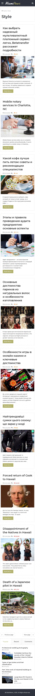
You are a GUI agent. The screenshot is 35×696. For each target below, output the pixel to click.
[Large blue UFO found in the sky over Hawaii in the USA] (7, 679)
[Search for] (33, 4)
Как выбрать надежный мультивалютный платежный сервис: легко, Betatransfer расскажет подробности (16, 39)
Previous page (9, 634)
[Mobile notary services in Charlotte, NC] (17, 126)
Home (5, 11)
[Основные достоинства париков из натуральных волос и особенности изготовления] (17, 317)
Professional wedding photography (15, 648)
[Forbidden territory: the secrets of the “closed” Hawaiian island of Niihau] (7, 655)
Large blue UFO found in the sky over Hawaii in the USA (23, 679)
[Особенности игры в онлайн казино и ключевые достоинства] (17, 380)
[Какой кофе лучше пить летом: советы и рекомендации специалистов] (17, 184)
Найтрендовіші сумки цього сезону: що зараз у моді (17, 420)
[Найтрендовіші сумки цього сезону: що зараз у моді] (17, 441)
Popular (5, 641)
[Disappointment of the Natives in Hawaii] (17, 549)
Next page (27, 634)
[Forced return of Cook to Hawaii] (17, 496)
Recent (16, 641)
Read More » (8, 91)
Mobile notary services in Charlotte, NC (17, 105)
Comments (28, 641)
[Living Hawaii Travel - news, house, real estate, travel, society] (12, 3)
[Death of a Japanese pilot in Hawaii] (17, 603)
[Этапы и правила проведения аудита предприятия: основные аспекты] (17, 245)
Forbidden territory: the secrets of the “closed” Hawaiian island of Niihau (23, 655)
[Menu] (2, 4)
